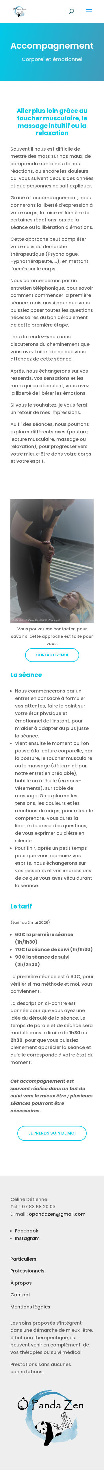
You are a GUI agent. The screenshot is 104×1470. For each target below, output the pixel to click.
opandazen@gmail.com (57, 1214)
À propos (21, 1283)
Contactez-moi (52, 655)
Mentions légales (30, 1307)
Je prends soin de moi (52, 1133)
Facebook (26, 1231)
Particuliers (23, 1259)
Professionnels (27, 1271)
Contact (20, 1294)
